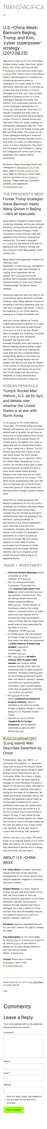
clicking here (12, 940)
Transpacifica (16, 953)
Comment (9, 1032)
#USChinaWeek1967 (20, 738)
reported (26, 266)
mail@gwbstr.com (14, 187)
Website (7, 1084)
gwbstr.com (22, 914)
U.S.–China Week (36, 982)
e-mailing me (27, 940)
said (20, 458)
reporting (11, 243)
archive (16, 943)
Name (7, 1061)
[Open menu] (4, 14)
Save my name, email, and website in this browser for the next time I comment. (24, 1099)
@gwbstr (10, 962)
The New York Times (21, 837)
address (12, 422)
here (27, 74)
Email (7, 1073)
